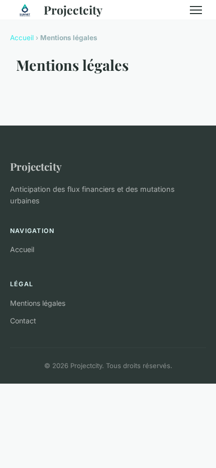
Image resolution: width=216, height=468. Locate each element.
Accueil (22, 38)
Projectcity (73, 10)
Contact (23, 320)
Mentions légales (37, 303)
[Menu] (196, 10)
